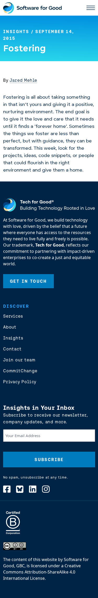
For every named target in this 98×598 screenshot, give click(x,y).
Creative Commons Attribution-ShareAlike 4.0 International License (42, 572)
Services (13, 316)
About (9, 327)
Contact (12, 349)
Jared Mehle (23, 80)
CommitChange (20, 370)
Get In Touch (28, 281)
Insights (16, 31)
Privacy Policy (19, 381)
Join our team (19, 359)
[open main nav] (91, 8)
